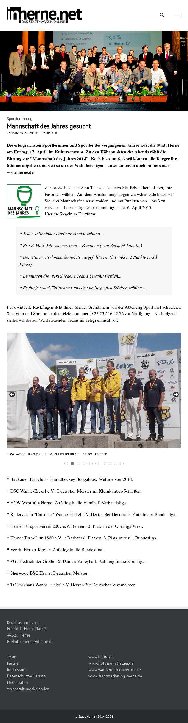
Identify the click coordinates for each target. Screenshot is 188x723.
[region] (94, 399)
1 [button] (66, 463)
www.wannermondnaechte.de (114, 669)
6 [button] (97, 463)
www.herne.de (20, 172)
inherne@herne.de (36, 641)
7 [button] (103, 463)
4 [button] (84, 463)
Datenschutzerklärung (26, 676)
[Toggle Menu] (177, 15)
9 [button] (115, 463)
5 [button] (91, 463)
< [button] (12, 394)
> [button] (175, 394)
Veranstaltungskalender (28, 688)
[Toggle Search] (162, 14)
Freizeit (34, 133)
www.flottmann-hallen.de (110, 663)
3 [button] (78, 463)
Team (11, 656)
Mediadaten (17, 682)
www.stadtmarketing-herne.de (115, 676)
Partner (13, 663)
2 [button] (72, 463)
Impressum (17, 669)
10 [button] (122, 463)
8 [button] (109, 463)
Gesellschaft (49, 133)
